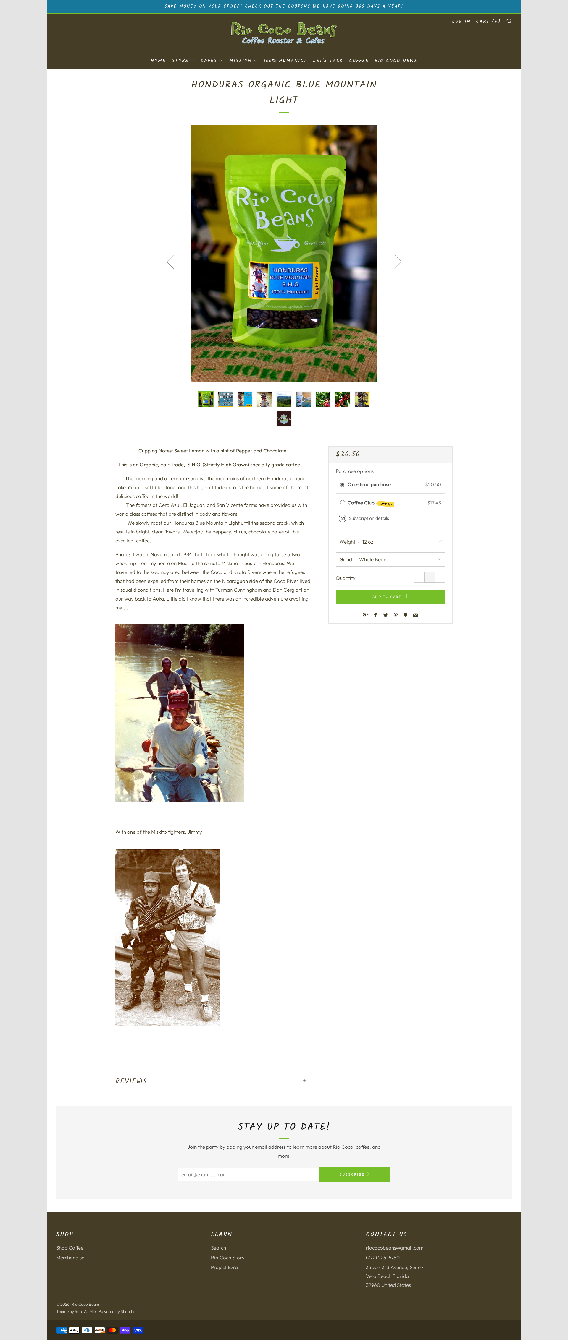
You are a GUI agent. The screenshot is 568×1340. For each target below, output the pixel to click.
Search (218, 1248)
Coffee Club (370, 502)
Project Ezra (224, 1267)
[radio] (342, 484)
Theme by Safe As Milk (76, 1311)
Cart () (488, 21)
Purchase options (355, 471)
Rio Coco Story (228, 1257)
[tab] (206, 399)
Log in (461, 21)
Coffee (359, 60)
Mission (240, 60)
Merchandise (70, 1257)
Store (180, 60)
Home (158, 60)
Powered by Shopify (116, 1311)
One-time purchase (369, 484)
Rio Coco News (396, 60)
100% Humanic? (285, 60)
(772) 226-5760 (383, 1257)
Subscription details (369, 518)
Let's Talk (328, 60)
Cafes (209, 60)
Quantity (346, 578)
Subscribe (351, 1174)
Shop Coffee (69, 1248)
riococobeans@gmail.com (394, 1248)
